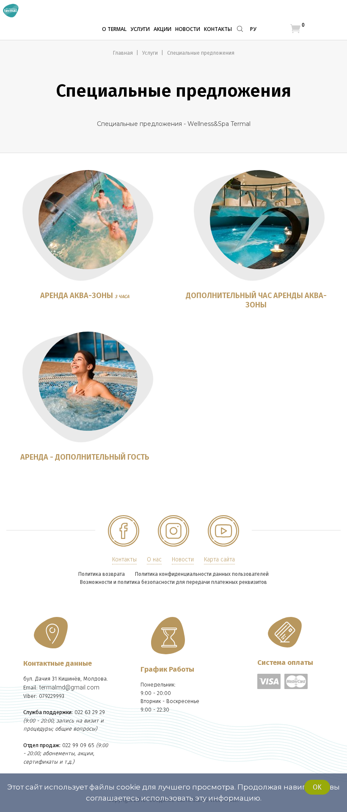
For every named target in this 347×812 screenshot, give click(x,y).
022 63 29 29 (89, 712)
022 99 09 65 (78, 745)
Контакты (218, 29)
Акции (162, 29)
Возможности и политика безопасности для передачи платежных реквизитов (173, 582)
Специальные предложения (200, 53)
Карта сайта (219, 559)
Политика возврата (101, 574)
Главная (123, 53)
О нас (154, 559)
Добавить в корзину (88, 224)
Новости (187, 29)
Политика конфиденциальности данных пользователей (202, 574)
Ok (317, 787)
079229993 (51, 696)
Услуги (140, 29)
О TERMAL (114, 29)
